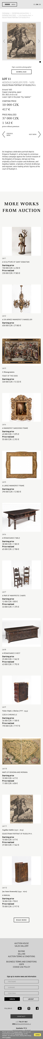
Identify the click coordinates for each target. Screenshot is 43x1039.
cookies (8, 1037)
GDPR (21, 964)
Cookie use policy (21, 967)
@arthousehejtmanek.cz (21, 1024)
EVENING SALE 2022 (9, 15)
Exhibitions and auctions (20, 13)
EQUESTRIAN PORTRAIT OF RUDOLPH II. (16, 17)
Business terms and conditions (21, 961)
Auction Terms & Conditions (21, 956)
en (37, 4)
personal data (19, 1034)
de (40, 4)
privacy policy (18, 1032)
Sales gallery (21, 946)
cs (34, 4)
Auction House (21, 943)
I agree (37, 1035)
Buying (21, 951)
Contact (21, 1016)
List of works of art (25, 15)
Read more (21, 920)
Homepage (6, 13)
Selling (21, 953)
